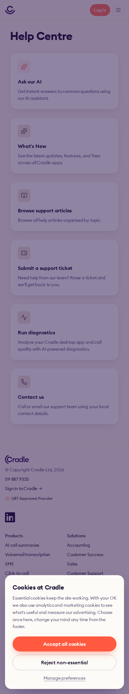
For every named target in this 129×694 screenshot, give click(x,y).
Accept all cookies (64, 644)
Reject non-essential (64, 662)
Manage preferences (64, 678)
